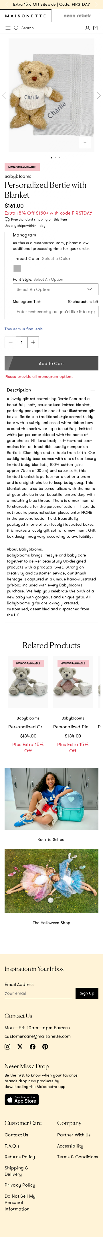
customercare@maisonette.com (38, 1036)
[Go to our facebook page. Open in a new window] (32, 1046)
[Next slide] (96, 4)
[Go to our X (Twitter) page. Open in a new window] (20, 1046)
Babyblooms (18, 176)
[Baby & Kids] (26, 16)
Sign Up (87, 993)
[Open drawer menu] (8, 28)
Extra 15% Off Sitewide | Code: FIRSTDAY (51, 4)
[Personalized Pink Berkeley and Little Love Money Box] (73, 682)
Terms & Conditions (77, 1156)
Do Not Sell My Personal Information (20, 1202)
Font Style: (38, 279)
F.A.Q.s (12, 1146)
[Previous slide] (6, 4)
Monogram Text (27, 301)
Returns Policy (20, 1156)
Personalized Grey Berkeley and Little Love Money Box (28, 726)
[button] (51, 157)
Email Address (19, 984)
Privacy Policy (20, 1185)
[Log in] (87, 28)
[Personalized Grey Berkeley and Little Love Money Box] (28, 682)
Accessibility (70, 1146)
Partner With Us (74, 1135)
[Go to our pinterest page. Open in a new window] (45, 1046)
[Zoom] (85, 142)
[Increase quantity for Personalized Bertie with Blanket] (33, 342)
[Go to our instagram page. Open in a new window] (7, 1046)
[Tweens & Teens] (77, 15)
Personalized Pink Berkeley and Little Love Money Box (73, 726)
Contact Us (16, 1135)
